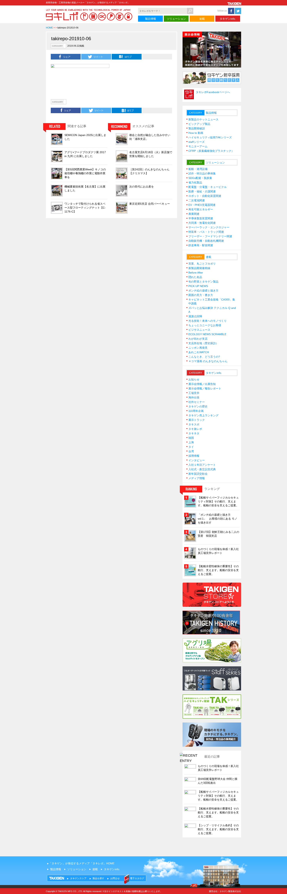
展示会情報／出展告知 (202, 384)
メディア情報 (196, 478)
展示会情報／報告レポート (204, 388)
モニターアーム (198, 146)
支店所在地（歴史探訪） (203, 343)
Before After (195, 272)
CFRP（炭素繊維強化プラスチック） (211, 150)
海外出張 (193, 397)
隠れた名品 (195, 277)
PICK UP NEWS (198, 286)
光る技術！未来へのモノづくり (207, 320)
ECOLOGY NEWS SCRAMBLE (207, 334)
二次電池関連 (196, 200)
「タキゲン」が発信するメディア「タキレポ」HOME (81, 863)
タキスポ (193, 424)
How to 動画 (195, 132)
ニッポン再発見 (198, 347)
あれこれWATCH (198, 352)
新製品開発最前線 (199, 268)
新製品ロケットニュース (203, 119)
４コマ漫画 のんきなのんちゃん (207, 361)
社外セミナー (196, 401)
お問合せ (115, 878)
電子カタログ (137, 878)
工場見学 (193, 393)
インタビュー (196, 460)
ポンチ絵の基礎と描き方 (203, 290)
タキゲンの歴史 (198, 406)
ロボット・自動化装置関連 (204, 195)
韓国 (191, 437)
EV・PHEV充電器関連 (202, 204)
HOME (49, 27)
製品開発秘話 (196, 128)
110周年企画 (196, 410)
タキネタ (193, 433)
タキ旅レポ (195, 428)
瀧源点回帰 (195, 316)
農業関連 (193, 213)
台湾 (191, 451)
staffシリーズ (196, 141)
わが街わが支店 (198, 338)
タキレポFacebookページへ (213, 92)
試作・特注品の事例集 (202, 173)
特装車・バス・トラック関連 (206, 231)
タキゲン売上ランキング (203, 415)
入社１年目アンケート (202, 464)
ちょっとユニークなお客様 (204, 325)
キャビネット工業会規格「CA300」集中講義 (211, 301)
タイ (191, 446)
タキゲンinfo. (228, 18)
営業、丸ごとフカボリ (202, 263)
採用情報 (193, 455)
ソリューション (176, 18)
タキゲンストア (78, 878)
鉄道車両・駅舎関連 (200, 245)
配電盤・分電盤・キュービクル (207, 186)
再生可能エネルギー (200, 209)
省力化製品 (195, 182)
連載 (202, 18)
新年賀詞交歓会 (198, 473)
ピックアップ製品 (199, 123)
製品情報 (150, 18)
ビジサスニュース (199, 329)
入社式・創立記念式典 (202, 469)
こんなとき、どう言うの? (204, 356)
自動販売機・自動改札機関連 (206, 240)
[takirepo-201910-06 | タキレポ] (127, 57)
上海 (191, 442)
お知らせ (193, 379)
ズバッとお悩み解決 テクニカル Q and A (212, 309)
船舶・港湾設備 (198, 169)
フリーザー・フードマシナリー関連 (210, 236)
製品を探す (98, 878)
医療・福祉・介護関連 (202, 191)
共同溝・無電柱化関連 (202, 222)
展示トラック (196, 419)
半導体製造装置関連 (200, 218)
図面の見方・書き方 (200, 295)
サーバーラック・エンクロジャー (208, 227)
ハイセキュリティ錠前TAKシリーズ (210, 137)
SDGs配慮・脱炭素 (200, 178)
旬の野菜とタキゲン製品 (203, 281)
